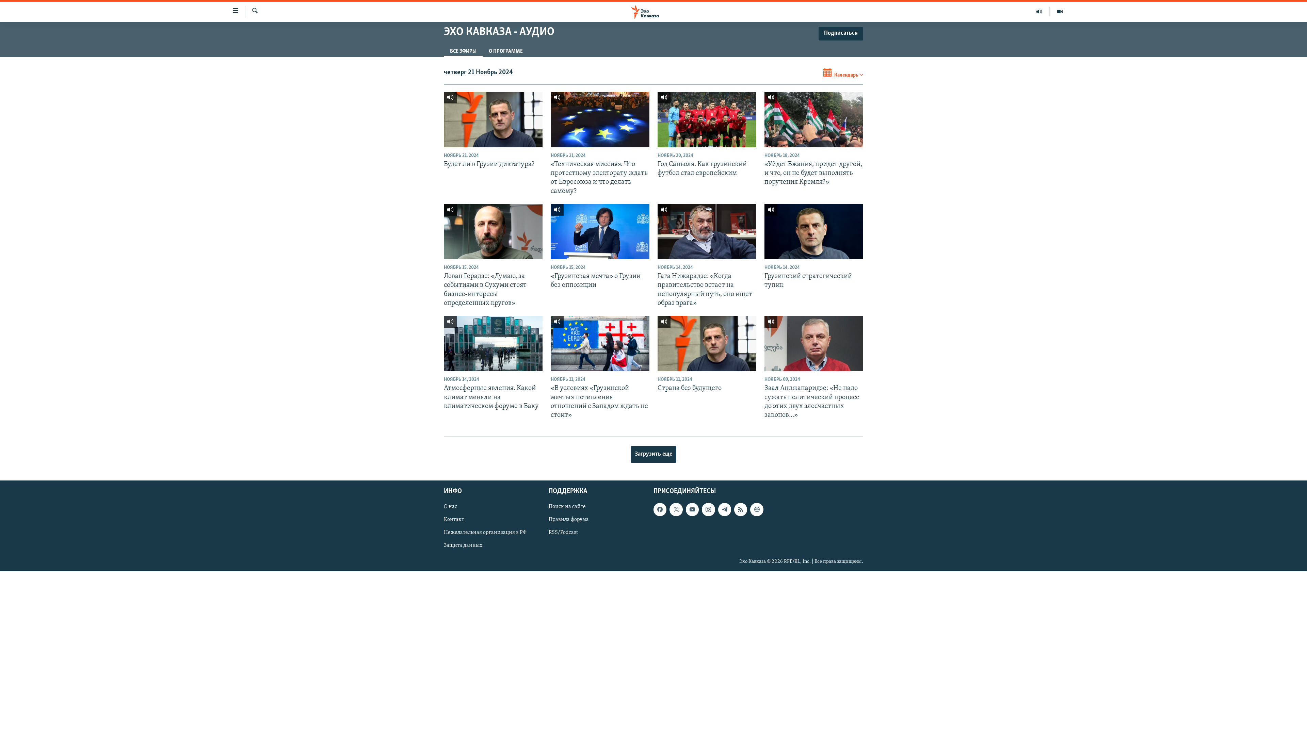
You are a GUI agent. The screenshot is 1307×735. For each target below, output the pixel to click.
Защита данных (463, 546)
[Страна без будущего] (707, 343)
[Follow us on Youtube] (692, 509)
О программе (506, 51)
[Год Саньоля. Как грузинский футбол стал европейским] (707, 119)
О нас (450, 507)
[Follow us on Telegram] (724, 509)
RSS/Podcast (563, 533)
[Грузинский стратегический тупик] (813, 231)
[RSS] (740, 509)
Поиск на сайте (567, 507)
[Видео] (1060, 11)
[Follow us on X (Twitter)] (675, 509)
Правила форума (569, 520)
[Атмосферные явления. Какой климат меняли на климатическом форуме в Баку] (493, 343)
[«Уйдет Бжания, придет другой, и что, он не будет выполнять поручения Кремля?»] (813, 119)
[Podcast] (756, 509)
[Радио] (1039, 11)
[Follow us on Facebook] (660, 509)
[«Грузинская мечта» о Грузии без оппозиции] (600, 231)
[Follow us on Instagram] (708, 509)
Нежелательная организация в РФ (485, 533)
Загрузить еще (653, 454)
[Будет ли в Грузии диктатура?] (493, 119)
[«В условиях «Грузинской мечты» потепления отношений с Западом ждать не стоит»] (600, 343)
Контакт (454, 520)
